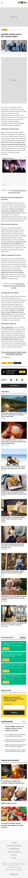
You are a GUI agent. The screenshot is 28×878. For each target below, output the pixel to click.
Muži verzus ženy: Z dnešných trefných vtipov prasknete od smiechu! (14, 285)
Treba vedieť (5, 819)
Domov (14, 858)
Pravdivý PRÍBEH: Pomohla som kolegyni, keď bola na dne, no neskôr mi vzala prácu (14, 728)
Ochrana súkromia (14, 852)
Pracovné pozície (7, 637)
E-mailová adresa (8, 704)
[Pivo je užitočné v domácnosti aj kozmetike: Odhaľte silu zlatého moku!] (14, 771)
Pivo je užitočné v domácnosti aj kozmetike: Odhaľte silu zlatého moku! (12, 782)
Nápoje (4, 776)
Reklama (14, 855)
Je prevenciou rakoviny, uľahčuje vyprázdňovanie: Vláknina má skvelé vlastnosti (12, 825)
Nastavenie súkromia (14, 846)
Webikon (21, 869)
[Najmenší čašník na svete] (14, 793)
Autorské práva (14, 849)
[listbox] (22, 722)
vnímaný (3, 276)
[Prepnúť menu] (2, 2)
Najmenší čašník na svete (8, 803)
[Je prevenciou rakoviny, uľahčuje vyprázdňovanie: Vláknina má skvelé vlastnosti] (14, 814)
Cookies (14, 843)
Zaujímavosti (4, 29)
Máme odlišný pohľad (7, 327)
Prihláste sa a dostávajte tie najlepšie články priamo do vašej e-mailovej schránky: (13, 699)
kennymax (12, 869)
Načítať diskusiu (14, 385)
